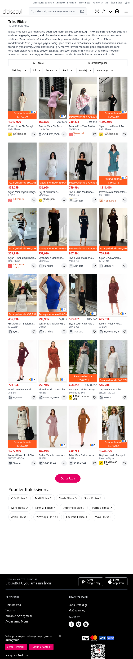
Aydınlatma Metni (17, 621)
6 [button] (64, 379)
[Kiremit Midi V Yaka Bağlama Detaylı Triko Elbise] (113, 295)
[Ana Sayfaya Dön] (12, 11)
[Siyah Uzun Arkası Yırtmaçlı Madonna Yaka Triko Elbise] (113, 229)
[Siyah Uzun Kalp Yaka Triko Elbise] (83, 295)
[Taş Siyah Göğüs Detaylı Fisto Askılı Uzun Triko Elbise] (83, 361)
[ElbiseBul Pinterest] (78, 624)
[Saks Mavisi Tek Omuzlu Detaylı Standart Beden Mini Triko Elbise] (53, 295)
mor (63, 46)
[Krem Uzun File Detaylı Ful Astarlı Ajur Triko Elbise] (22, 98)
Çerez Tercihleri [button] (16, 646)
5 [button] (34, 112)
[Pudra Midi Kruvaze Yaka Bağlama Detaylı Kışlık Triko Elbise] (53, 427)
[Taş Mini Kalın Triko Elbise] (113, 361)
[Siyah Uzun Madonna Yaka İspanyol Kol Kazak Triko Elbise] (83, 164)
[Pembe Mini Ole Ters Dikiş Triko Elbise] (53, 98)
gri (57, 46)
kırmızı (74, 46)
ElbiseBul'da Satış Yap (43, 2)
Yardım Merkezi (100, 2)
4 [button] (125, 177)
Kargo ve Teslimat (17, 655)
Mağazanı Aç (77, 610)
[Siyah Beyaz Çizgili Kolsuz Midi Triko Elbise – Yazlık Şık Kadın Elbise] (22, 229)
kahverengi (48, 46)
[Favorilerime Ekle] (34, 134)
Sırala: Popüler (99, 63)
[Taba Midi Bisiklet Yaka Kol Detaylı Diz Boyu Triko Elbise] (83, 427)
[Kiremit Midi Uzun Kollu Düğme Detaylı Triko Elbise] (53, 361)
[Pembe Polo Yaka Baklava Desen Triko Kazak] (83, 98)
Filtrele (40, 63)
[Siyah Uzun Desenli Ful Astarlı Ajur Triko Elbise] (113, 98)
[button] (83, 11)
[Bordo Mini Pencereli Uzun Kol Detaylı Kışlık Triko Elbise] (22, 361)
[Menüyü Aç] (126, 11)
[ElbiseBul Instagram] (86, 624)
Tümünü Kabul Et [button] (41, 646)
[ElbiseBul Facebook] (71, 624)
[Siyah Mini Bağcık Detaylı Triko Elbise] (22, 164)
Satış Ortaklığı (78, 605)
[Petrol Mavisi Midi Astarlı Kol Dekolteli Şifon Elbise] (113, 164)
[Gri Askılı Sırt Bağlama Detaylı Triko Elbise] (22, 295)
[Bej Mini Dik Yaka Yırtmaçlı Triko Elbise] (53, 164)
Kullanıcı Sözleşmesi (19, 616)
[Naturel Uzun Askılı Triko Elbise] (22, 427)
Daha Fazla (68, 478)
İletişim (10, 610)
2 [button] (125, 112)
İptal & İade (116, 2)
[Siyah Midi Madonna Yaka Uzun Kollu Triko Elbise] (83, 229)
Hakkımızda (84, 2)
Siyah (36, 46)
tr (129, 2)
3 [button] (64, 116)
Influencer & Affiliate (66, 2)
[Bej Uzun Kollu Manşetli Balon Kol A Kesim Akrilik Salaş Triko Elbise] (113, 427)
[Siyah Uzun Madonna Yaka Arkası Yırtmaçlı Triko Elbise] (53, 229)
